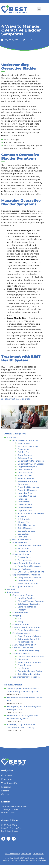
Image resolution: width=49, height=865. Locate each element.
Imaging (16, 615)
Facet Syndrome (26, 478)
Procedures (13, 592)
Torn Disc (22, 537)
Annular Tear (24, 443)
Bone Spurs (23, 449)
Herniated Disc (25, 493)
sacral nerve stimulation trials (15, 399)
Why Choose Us (9, 783)
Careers (5, 794)
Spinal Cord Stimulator (29, 674)
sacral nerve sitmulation (24, 645)
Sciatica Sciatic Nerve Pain (31, 513)
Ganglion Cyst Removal (29, 577)
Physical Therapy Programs (31, 601)
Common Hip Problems (29, 545)
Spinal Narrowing (26, 525)
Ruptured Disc (25, 510)
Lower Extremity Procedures (26, 627)
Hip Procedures (20, 612)
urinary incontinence (22, 586)
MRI (20, 618)
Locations (6, 787)
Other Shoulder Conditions (31, 572)
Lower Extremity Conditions (26, 563)
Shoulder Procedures (22, 647)
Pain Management (21, 633)
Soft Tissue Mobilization (29, 604)
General (11, 589)
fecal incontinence (21, 539)
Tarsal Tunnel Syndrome (30, 566)
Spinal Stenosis (25, 528)
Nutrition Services (26, 598)
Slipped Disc (24, 522)
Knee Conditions (20, 554)
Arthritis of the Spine (28, 446)
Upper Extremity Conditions (26, 575)
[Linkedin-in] (14, 839)
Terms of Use (26, 854)
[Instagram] (8, 839)
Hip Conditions (19, 542)
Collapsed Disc (25, 458)
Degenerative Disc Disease (31, 461)
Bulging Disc (24, 452)
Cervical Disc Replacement (31, 656)
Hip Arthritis (24, 548)
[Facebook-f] (3, 839)
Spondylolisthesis (26, 531)
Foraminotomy (25, 665)
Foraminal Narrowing (28, 487)
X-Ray (20, 621)
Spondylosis (24, 534)
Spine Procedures (21, 653)
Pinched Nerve (25, 504)
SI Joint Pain (24, 519)
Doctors (5, 791)
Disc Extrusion (25, 469)
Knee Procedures (21, 624)
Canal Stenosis (25, 455)
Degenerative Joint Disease (31, 464)
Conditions (12, 437)
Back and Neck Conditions (25, 440)
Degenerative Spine (27, 466)
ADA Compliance (12, 854)
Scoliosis (22, 516)
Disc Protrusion (25, 472)
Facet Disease (24, 475)
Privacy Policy (38, 854)
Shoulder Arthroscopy (28, 650)
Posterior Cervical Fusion (30, 671)
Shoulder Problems (21, 569)
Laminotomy (24, 668)
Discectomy (24, 659)
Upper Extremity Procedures (26, 677)
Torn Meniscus (25, 560)
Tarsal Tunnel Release (28, 630)
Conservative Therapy (23, 595)
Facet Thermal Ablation (29, 636)
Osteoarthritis (24, 551)
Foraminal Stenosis (27, 490)
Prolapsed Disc (25, 507)
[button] (39, 9)
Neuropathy (23, 501)
